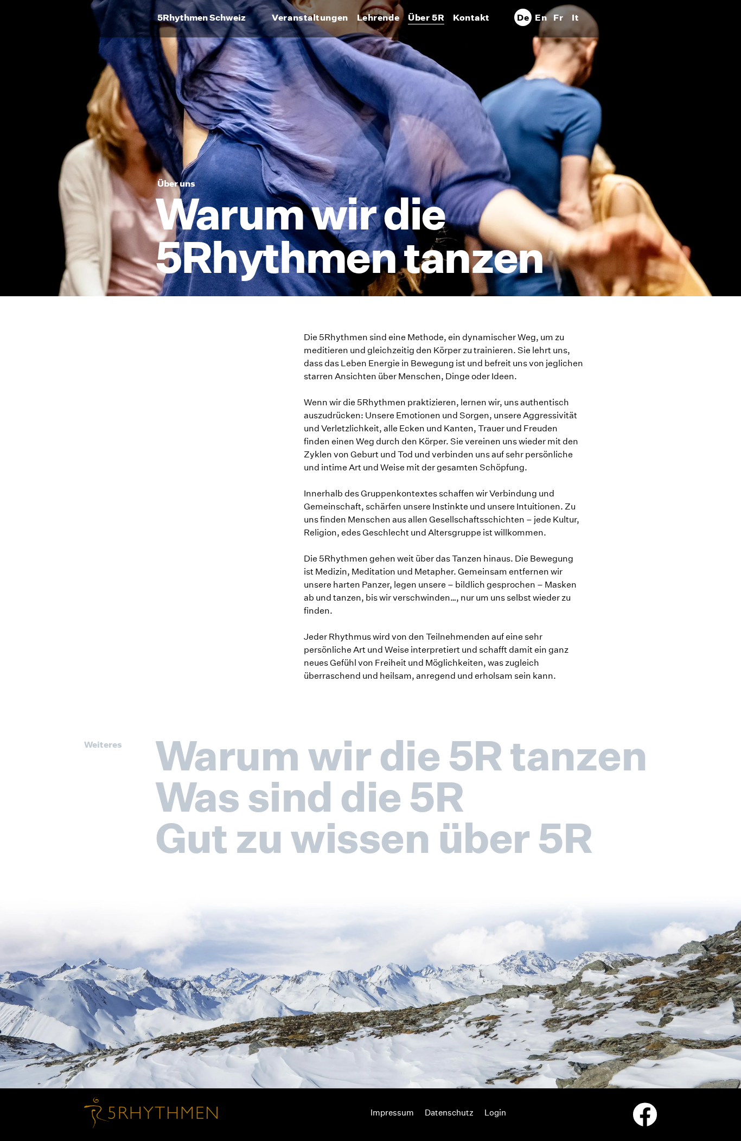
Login (495, 1112)
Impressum (392, 1112)
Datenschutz (449, 1112)
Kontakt (471, 17)
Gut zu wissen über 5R (373, 837)
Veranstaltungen (310, 17)
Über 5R (426, 17)
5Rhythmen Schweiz (201, 17)
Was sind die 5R (309, 796)
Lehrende (378, 17)
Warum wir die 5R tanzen (401, 755)
